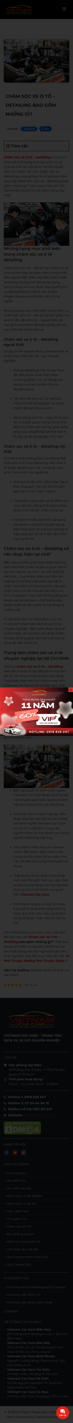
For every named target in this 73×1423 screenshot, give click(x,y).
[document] (36, 711)
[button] (70, 689)
